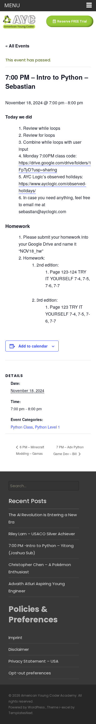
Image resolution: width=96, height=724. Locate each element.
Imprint (15, 637)
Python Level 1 (47, 427)
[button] (69, 21)
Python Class (22, 427)
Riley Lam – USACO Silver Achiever (42, 534)
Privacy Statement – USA (33, 661)
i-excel (65, 707)
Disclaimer (19, 649)
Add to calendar (32, 346)
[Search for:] (44, 486)
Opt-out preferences (30, 673)
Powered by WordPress (27, 707)
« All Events (17, 46)
